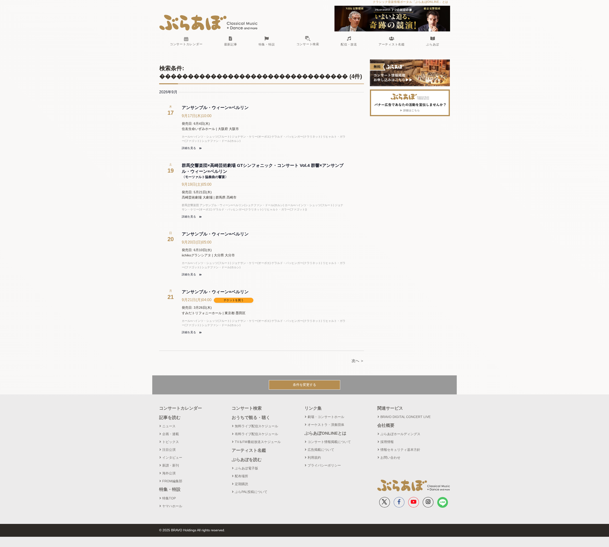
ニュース (169, 426)
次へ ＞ (358, 361)
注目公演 (169, 450)
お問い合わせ (390, 457)
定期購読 (241, 484)
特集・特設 (170, 489)
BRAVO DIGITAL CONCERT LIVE (405, 417)
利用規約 (314, 457)
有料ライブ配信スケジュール (256, 434)
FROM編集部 (172, 481)
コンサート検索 (247, 408)
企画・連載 (170, 434)
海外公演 (169, 473)
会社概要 (385, 425)
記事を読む (170, 417)
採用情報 (387, 442)
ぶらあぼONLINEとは (325, 433)
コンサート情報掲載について (329, 442)
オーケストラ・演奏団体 (326, 425)
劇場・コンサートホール (326, 417)
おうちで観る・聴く (251, 417)
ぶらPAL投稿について (251, 492)
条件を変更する (304, 385)
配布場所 (241, 476)
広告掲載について (321, 450)
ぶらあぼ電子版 (246, 468)
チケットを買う (234, 300)
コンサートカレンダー (180, 408)
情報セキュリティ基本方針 (400, 450)
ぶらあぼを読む (247, 459)
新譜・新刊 (170, 465)
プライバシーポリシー (324, 465)
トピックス (170, 442)
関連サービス (390, 408)
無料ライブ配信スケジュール (256, 426)
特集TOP (169, 498)
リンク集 (313, 408)
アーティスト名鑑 (249, 450)
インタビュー (172, 457)
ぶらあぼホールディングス (400, 434)
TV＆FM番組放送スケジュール (258, 442)
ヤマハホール (172, 506)
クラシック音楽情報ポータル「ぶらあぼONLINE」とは (410, 2)
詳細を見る (189, 148)
